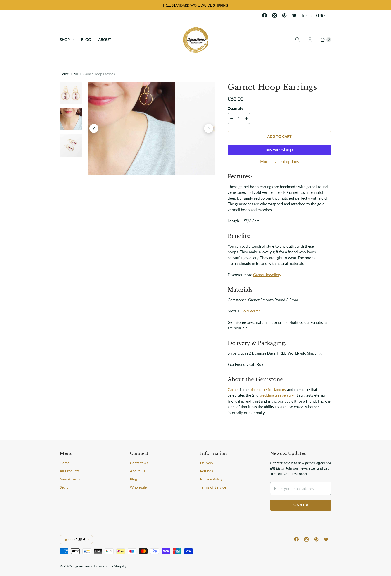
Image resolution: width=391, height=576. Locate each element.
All (76, 74)
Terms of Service (213, 487)
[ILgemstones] (195, 39)
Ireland (315, 15)
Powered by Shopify (110, 566)
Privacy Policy (211, 479)
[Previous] (93, 128)
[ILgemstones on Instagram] (274, 15)
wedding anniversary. (277, 395)
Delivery (206, 463)
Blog (86, 39)
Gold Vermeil (251, 311)
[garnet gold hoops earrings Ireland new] (151, 128)
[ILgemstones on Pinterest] (284, 15)
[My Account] (310, 39)
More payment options (279, 161)
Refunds (206, 471)
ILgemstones (82, 566)
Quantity (235, 108)
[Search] (297, 39)
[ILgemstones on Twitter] (294, 15)
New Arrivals (70, 479)
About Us (137, 471)
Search (65, 487)
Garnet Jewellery (267, 274)
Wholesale (138, 487)
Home (64, 74)
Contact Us (139, 463)
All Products (69, 471)
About (104, 39)
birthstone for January (268, 389)
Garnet (233, 389)
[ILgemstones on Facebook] (264, 15)
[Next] (208, 128)
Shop (65, 39)
